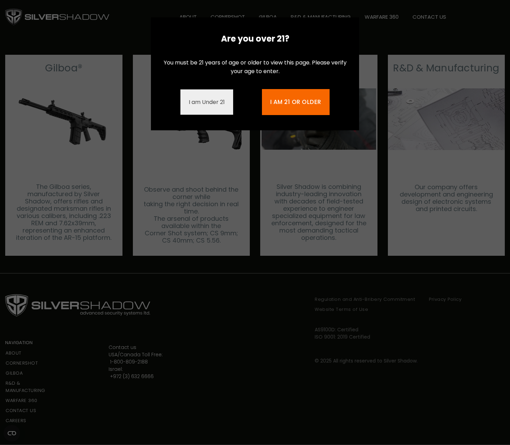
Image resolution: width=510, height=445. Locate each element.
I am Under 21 (207, 102)
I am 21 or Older (295, 102)
